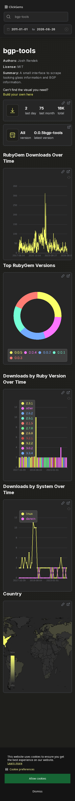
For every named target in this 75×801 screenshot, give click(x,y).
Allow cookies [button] (37, 778)
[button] (37, 769)
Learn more (15, 763)
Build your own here (18, 94)
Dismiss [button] (37, 791)
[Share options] (63, 103)
